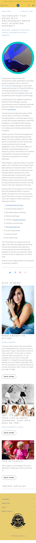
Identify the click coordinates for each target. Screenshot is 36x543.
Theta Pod (9, 86)
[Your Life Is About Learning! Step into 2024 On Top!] (18, 400)
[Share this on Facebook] (15, 272)
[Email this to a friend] (25, 272)
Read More (9, 376)
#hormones (25, 30)
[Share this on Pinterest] (20, 272)
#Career (4, 427)
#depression (16, 30)
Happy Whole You (20, 536)
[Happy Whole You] (18, 5)
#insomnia (5, 32)
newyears (20, 427)
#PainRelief (13, 32)
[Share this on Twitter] (10, 272)
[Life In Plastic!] (18, 449)
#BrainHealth (6, 30)
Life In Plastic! (13, 461)
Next (31, 11)
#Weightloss (5, 35)
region (26, 93)
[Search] (29, 5)
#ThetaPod (22, 32)
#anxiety (4, 342)
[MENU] (1, 5)
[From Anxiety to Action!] (18, 310)
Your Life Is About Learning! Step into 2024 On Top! (16, 420)
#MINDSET (12, 342)
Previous (24, 11)
